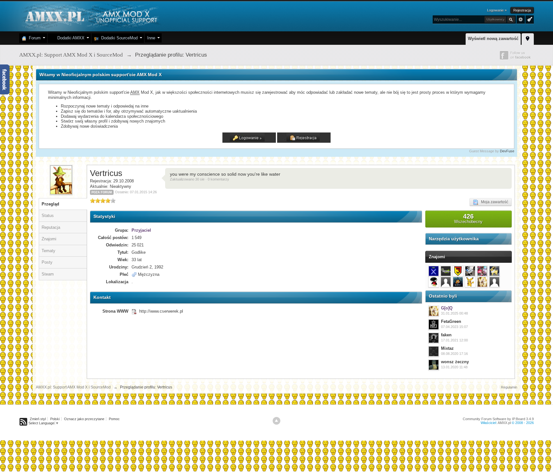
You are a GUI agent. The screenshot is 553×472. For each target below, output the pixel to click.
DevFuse (507, 151)
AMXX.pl (504, 423)
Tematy (48, 250)
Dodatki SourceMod (118, 38)
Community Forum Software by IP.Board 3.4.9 (498, 419)
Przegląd (50, 204)
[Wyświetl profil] (433, 311)
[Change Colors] (528, 18)
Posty (47, 262)
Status (48, 215)
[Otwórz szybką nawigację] (528, 38)
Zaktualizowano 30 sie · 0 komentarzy (199, 179)
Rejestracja (522, 10)
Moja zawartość (493, 202)
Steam (48, 274)
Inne (151, 38)
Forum (33, 38)
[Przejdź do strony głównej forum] (90, 15)
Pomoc (114, 419)
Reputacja (51, 227)
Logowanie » (497, 10)
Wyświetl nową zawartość (493, 38)
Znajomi (49, 238)
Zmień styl (38, 419)
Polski (55, 419)
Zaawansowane (521, 19)
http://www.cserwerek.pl (161, 311)
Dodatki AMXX (69, 38)
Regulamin (509, 387)
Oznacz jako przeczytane (84, 419)
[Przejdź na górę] (276, 421)
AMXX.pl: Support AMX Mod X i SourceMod (73, 387)
